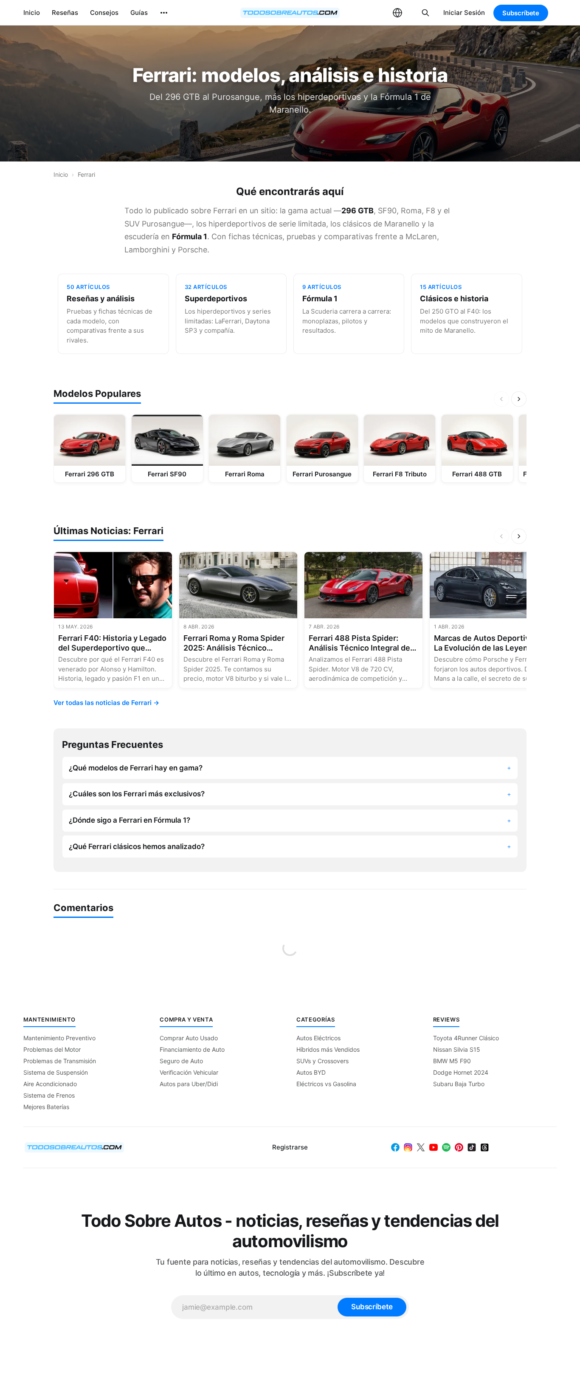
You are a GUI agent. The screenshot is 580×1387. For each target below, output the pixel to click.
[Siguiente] (519, 399)
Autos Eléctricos (318, 1038)
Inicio (31, 12)
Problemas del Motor (52, 1049)
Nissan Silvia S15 (456, 1049)
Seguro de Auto (181, 1060)
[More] (164, 13)
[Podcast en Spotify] (446, 1147)
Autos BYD (311, 1072)
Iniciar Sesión (464, 12)
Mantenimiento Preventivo (59, 1038)
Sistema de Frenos (49, 1095)
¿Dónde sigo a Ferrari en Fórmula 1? (129, 820)
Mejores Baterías (46, 1106)
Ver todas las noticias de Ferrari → (106, 703)
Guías (139, 12)
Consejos (104, 12)
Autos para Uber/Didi (189, 1083)
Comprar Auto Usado (189, 1038)
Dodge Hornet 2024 (460, 1072)
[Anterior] (501, 399)
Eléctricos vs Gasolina (326, 1083)
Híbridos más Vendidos (328, 1049)
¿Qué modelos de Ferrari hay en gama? (136, 768)
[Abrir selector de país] (397, 12)
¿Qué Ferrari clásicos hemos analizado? (137, 846)
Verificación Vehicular (189, 1072)
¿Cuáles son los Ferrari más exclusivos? (137, 794)
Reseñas (65, 12)
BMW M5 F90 (452, 1060)
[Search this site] (425, 13)
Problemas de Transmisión (59, 1060)
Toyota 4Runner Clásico (466, 1038)
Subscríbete (520, 13)
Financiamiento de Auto (192, 1049)
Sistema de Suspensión (55, 1072)
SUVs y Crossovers (322, 1060)
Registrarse (290, 1147)
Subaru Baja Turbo (458, 1083)
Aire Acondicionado (50, 1083)
